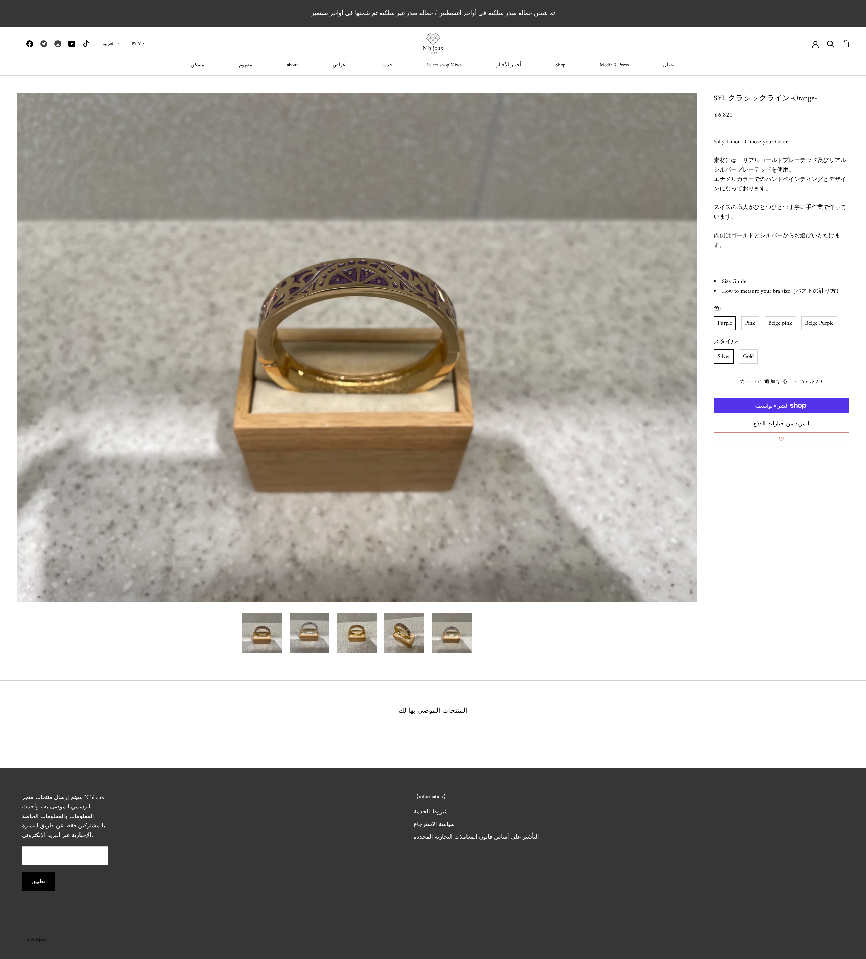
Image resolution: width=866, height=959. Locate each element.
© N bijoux (36, 940)
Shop (560, 65)
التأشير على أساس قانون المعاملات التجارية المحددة (476, 837)
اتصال (669, 65)
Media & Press (614, 65)
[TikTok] (86, 43)
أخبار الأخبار (508, 65)
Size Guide (734, 282)
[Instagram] (57, 43)
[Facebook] (29, 43)
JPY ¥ (135, 44)
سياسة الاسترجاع (434, 825)
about (292, 65)
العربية (108, 44)
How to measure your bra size (756, 291)
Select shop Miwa (444, 65)
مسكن (197, 65)
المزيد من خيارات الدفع (781, 424)
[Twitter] (43, 43)
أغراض (340, 65)
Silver (723, 356)
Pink (750, 323)
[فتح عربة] (846, 43)
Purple (724, 323)
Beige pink (780, 323)
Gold (748, 356)
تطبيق (38, 881)
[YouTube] (71, 43)
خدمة (386, 65)
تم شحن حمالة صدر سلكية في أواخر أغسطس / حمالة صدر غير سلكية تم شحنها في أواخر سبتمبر (433, 13)
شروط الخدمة (431, 812)
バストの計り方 (816, 291)
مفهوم (245, 65)
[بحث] (830, 43)
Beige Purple (819, 323)
